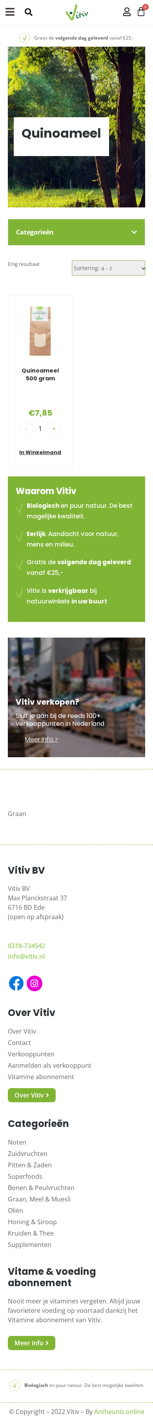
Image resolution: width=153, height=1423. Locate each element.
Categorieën (35, 232)
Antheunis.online (119, 1411)
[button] (28, 11)
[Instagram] (34, 983)
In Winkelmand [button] (40, 452)
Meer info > (41, 739)
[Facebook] (16, 983)
